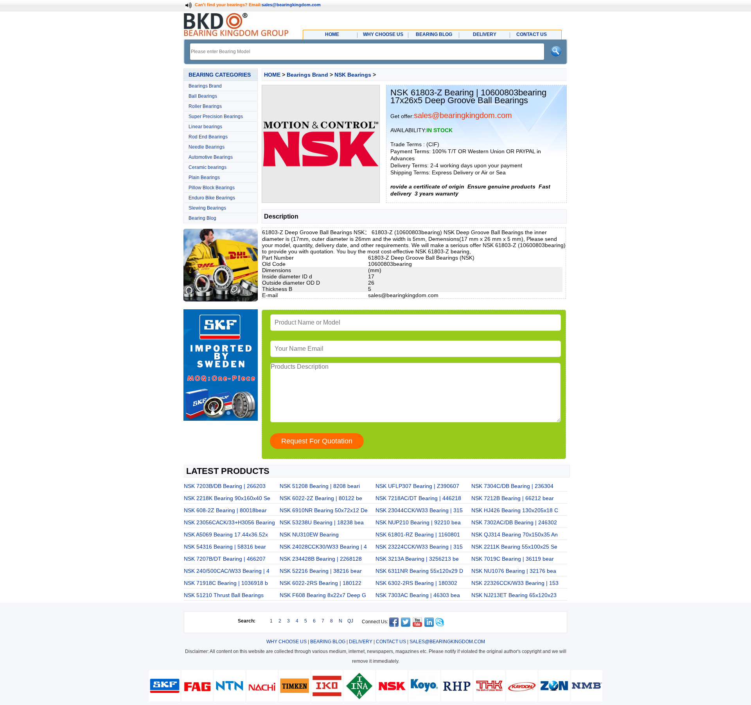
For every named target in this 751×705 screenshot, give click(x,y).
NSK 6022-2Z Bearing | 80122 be (321, 498)
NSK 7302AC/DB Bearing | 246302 (514, 522)
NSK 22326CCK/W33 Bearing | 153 (515, 583)
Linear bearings (205, 126)
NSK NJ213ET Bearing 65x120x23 (514, 595)
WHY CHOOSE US (286, 641)
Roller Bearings (205, 106)
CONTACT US (391, 641)
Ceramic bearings (207, 167)
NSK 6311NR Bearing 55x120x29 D (419, 571)
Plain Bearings (204, 177)
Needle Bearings (207, 147)
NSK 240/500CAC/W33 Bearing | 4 (226, 571)
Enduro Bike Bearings (212, 198)
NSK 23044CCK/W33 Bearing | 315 (419, 510)
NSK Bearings (352, 75)
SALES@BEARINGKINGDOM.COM (447, 641)
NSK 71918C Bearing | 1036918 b (226, 583)
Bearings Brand (205, 86)
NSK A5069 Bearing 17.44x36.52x (226, 534)
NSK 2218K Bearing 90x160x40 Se (227, 498)
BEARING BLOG (327, 641)
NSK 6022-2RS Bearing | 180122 (320, 583)
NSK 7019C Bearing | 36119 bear (512, 559)
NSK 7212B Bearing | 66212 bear (512, 498)
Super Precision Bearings (216, 116)
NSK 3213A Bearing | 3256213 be (417, 559)
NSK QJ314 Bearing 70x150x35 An (514, 534)
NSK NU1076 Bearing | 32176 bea (513, 571)
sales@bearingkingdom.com (291, 4)
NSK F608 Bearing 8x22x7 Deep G (323, 595)
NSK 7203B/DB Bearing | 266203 (225, 486)
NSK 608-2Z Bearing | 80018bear (225, 510)
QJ (350, 621)
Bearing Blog (202, 218)
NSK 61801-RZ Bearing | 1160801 (418, 534)
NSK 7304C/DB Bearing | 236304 (512, 486)
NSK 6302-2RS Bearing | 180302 (416, 583)
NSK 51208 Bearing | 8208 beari (320, 486)
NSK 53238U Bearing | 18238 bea (322, 522)
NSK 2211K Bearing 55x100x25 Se (514, 547)
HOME (272, 75)
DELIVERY (360, 641)
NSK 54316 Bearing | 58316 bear (225, 547)
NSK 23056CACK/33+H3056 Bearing (229, 522)
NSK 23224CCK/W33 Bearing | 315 (419, 547)
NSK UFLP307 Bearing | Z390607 (417, 486)
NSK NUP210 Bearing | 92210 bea (418, 522)
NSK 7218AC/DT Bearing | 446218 (418, 498)
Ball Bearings (203, 96)
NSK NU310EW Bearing (309, 534)
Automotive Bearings (211, 157)
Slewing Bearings (207, 208)
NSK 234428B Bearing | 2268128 (321, 559)
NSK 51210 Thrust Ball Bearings (224, 595)
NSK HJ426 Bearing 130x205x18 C (514, 510)
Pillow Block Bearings (212, 187)
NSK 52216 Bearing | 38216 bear (321, 571)
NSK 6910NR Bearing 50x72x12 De (324, 510)
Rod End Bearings (208, 137)
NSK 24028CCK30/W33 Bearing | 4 (323, 547)
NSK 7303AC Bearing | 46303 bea (418, 595)
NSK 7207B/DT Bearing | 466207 (225, 559)
